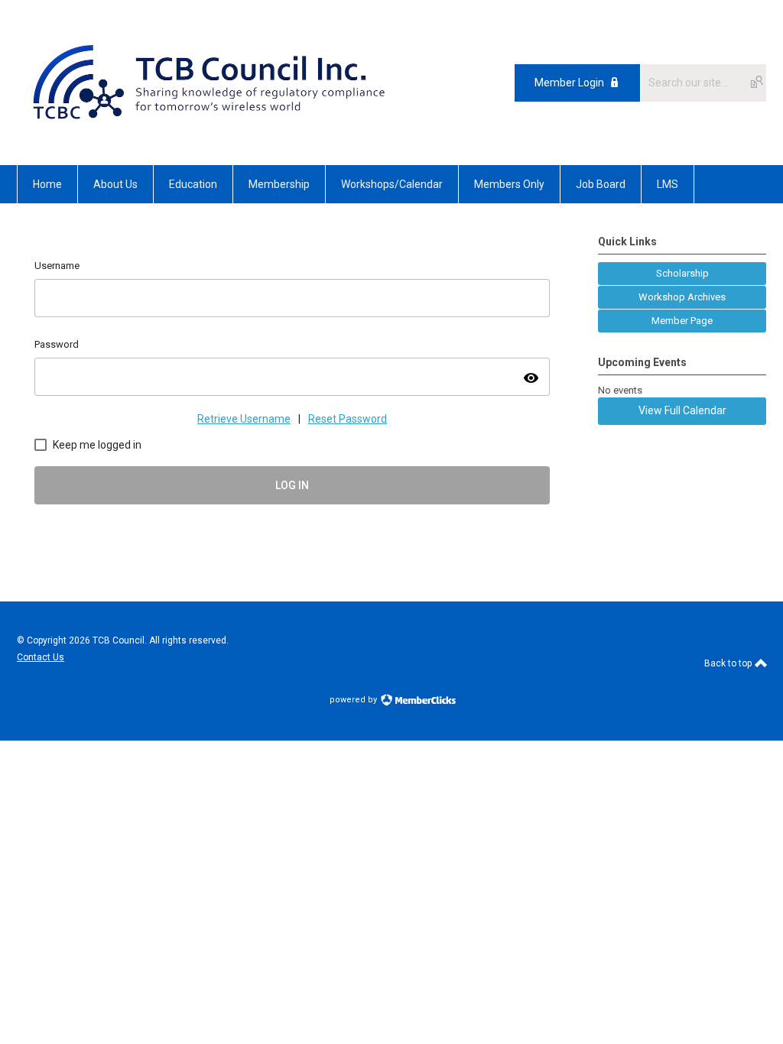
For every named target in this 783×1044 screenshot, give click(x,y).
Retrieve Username (244, 419)
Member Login (569, 82)
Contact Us (40, 657)
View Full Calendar (682, 410)
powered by (354, 700)
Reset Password (347, 419)
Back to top (729, 663)
